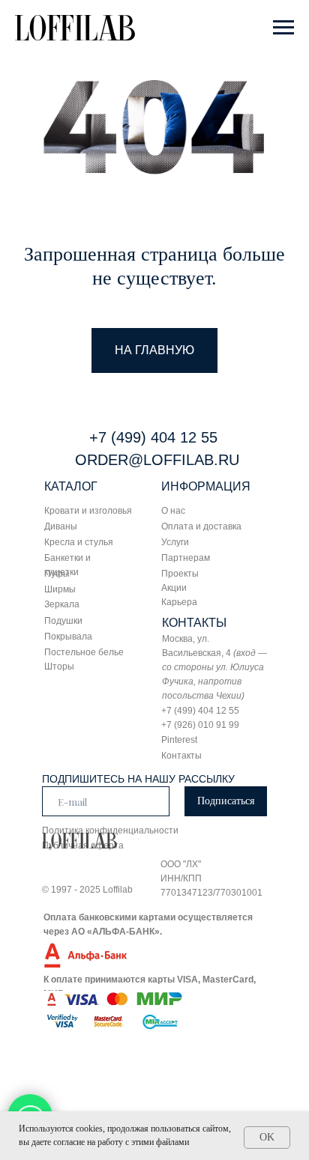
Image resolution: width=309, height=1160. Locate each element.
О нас (173, 510)
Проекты (180, 573)
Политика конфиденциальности (110, 830)
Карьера (179, 602)
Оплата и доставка (201, 526)
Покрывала (68, 636)
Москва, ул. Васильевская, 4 (214, 667)
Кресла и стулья (78, 542)
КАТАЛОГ (71, 486)
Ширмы (60, 589)
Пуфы (57, 573)
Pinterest (179, 740)
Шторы (59, 666)
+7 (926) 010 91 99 (200, 725)
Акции (174, 588)
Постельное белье (84, 652)
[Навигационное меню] (283, 27)
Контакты (181, 755)
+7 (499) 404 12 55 (153, 437)
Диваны (60, 526)
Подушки (63, 621)
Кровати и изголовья (88, 510)
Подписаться (225, 801)
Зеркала (62, 604)
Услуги (175, 542)
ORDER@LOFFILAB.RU (157, 460)
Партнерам (185, 558)
